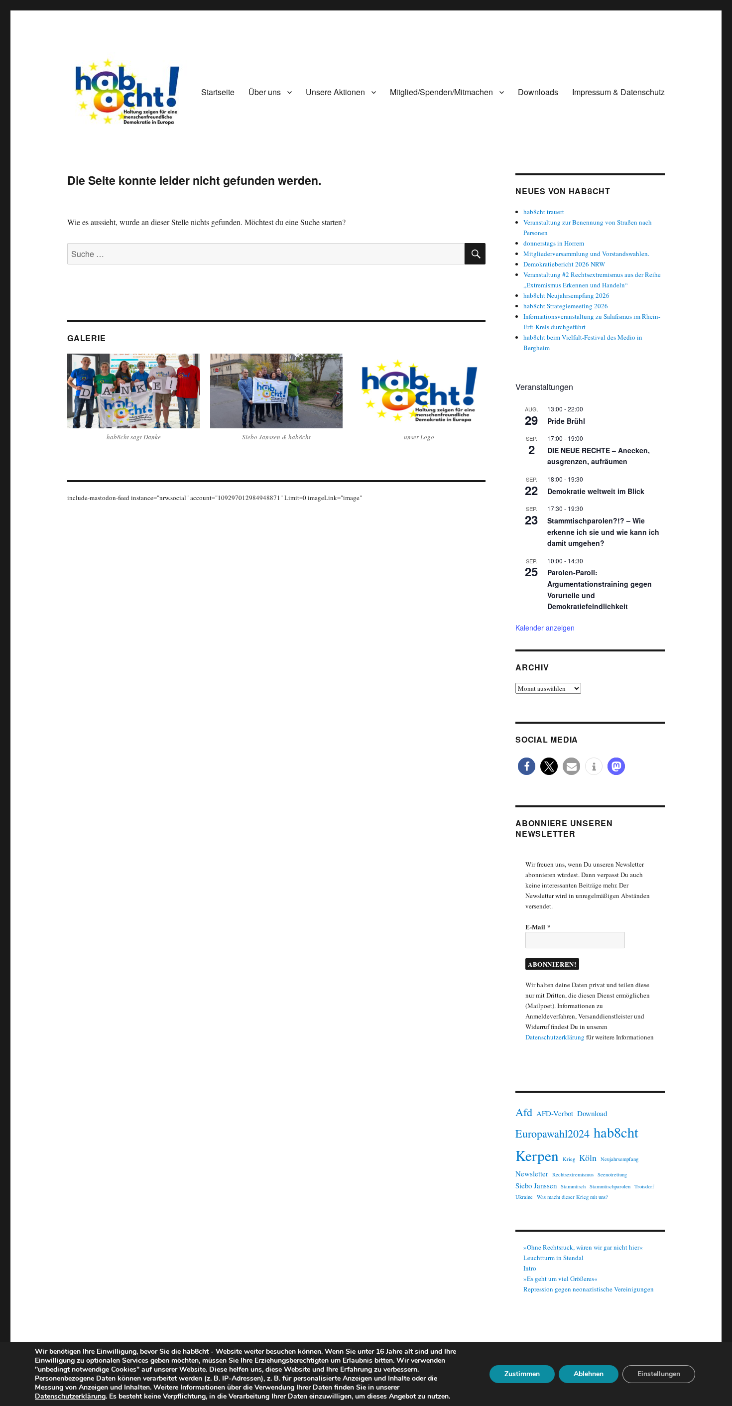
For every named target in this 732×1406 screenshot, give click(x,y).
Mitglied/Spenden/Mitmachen (441, 92)
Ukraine (524, 1196)
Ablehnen (589, 1374)
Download (592, 1113)
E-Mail (538, 926)
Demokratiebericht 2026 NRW (564, 263)
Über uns (264, 92)
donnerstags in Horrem (553, 243)
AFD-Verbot (554, 1113)
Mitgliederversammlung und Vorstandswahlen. (586, 253)
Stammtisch (573, 1186)
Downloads (538, 92)
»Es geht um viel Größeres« (560, 1278)
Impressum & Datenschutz (618, 92)
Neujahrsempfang (619, 1158)
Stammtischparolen (610, 1186)
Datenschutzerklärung (555, 1036)
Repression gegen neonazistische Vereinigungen (588, 1288)
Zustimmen (522, 1374)
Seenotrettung (612, 1174)
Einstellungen (658, 1374)
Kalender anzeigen (545, 628)
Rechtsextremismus (573, 1174)
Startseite (218, 92)
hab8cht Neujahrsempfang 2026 (566, 295)
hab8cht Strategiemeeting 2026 (565, 305)
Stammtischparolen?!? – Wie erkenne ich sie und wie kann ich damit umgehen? (603, 531)
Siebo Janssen (536, 1185)
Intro (529, 1268)
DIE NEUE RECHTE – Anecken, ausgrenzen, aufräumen (598, 456)
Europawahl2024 (552, 1133)
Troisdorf (644, 1186)
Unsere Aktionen (335, 92)
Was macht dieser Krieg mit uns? (572, 1196)
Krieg (569, 1158)
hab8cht (616, 1132)
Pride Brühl (566, 421)
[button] (526, 766)
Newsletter (531, 1173)
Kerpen (537, 1155)
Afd (523, 1112)
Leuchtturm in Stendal (553, 1257)
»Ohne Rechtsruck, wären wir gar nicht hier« (583, 1247)
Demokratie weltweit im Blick (595, 491)
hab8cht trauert (543, 211)
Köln (588, 1157)
